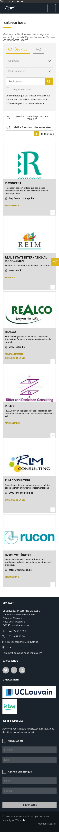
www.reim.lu (15, 270)
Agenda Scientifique (20, 771)
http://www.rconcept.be (21, 198)
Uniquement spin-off (23, 89)
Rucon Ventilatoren (18, 554)
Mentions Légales (47, 823)
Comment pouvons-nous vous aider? (22, 652)
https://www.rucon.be (20, 570)
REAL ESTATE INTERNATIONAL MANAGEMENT (26, 259)
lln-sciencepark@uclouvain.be (22, 641)
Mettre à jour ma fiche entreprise (32, 127)
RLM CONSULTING (17, 480)
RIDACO (10, 406)
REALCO (10, 331)
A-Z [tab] (38, 49)
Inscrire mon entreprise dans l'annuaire (32, 118)
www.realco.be (17, 347)
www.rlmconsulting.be (21, 493)
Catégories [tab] (18, 49)
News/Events (15, 740)
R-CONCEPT (13, 183)
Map (9, 647)
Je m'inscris (29, 804)
